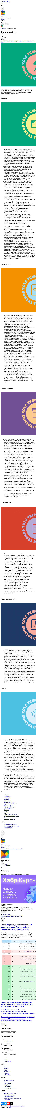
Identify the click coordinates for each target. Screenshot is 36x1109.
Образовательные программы (12, 1098)
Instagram (15, 849)
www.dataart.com (8, 1041)
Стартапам (7, 1099)
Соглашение (7, 1086)
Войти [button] (2, 10)
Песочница (7, 1074)
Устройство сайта (9, 1080)
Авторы (6, 1073)
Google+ (20, 849)
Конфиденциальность (10, 1088)
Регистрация (7, 1061)
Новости (6, 1068)
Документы (7, 1085)
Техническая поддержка (17, 1106)
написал (13, 933)
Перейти (3, 912)
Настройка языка (5, 1106)
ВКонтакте (10, 849)
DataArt (3, 28)
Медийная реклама (9, 1095)
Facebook (3, 849)
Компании (7, 1071)
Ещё (6, 1025)
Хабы (5, 1070)
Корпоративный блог (10, 1093)
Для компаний (8, 1083)
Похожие (13, 1032)
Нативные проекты (9, 1096)
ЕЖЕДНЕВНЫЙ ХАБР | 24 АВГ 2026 (12, 916)
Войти (6, 1060)
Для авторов (7, 1081)
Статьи (6, 1067)
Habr (9, 1107)
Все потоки (6, 1)
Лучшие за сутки (5, 1032)
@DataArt (7, 865)
